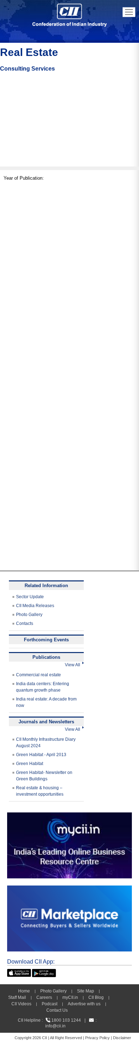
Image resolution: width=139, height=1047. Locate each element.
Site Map (85, 991)
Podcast (49, 1003)
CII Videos (21, 1003)
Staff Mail (17, 997)
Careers (44, 997)
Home (24, 991)
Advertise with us (84, 1003)
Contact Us (57, 1010)
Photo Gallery (29, 614)
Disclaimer (122, 1038)
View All (73, 664)
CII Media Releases (35, 605)
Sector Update (30, 596)
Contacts (24, 623)
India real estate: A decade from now (46, 702)
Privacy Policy (97, 1038)
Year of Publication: (24, 178)
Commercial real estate (38, 674)
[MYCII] (69, 815)
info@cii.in (55, 1025)
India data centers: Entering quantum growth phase (42, 687)
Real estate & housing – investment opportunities (39, 791)
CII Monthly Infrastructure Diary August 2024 (46, 742)
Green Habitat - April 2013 (41, 754)
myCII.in (70, 997)
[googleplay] (44, 972)
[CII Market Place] (69, 888)
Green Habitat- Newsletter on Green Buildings (44, 775)
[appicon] (19, 972)
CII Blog (96, 997)
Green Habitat (29, 763)
